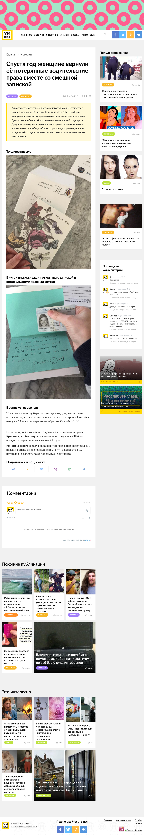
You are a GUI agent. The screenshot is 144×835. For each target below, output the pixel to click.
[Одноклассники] (27, 469)
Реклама (108, 820)
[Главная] (7, 35)
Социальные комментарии (77, 540)
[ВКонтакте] (13, 469)
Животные (52, 35)
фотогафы (74, 742)
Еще (92, 35)
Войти (139, 823)
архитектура (44, 795)
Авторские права (123, 820)
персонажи (109, 134)
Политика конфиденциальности (24, 827)
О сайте (138, 820)
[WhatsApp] (70, 469)
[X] (41, 469)
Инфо (85, 35)
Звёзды (75, 35)
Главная (11, 54)
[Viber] (56, 469)
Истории (39, 35)
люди (8, 742)
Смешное (26, 35)
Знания (64, 35)
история (10, 795)
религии (42, 742)
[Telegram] (84, 469)
